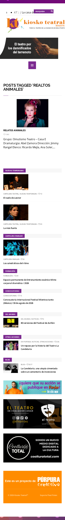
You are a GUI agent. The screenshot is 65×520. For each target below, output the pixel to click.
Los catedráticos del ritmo (16, 263)
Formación (8, 276)
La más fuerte (10, 228)
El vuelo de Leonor (12, 197)
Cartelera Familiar (11, 259)
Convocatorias (9, 295)
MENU (32, 65)
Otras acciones (46, 341)
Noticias (34, 319)
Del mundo (25, 319)
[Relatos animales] (32, 113)
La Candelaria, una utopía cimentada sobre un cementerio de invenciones (39, 370)
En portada (26, 341)
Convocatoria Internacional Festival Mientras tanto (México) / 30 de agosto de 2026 (28, 301)
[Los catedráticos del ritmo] (17, 256)
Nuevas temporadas (28, 194)
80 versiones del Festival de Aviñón (38, 322)
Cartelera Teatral (11, 194)
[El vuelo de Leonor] (17, 191)
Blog (23, 364)
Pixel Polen (52, 495)
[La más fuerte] (17, 221)
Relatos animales (14, 130)
